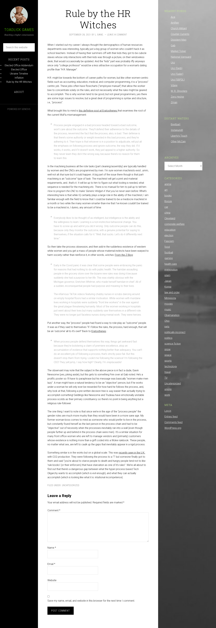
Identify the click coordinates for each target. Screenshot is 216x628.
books (168, 195)
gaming (168, 258)
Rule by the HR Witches (19, 81)
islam (167, 275)
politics (168, 337)
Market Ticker (178, 51)
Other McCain (178, 141)
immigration (171, 269)
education (170, 229)
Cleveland (169, 218)
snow (167, 349)
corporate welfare (174, 224)
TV (165, 377)
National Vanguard (181, 56)
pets (166, 326)
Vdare (174, 85)
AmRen (175, 22)
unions (168, 389)
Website (51, 580)
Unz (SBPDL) (178, 79)
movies (168, 303)
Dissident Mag (178, 39)
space (167, 355)
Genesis (26, 109)
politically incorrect (174, 332)
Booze (168, 201)
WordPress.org (172, 427)
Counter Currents (180, 34)
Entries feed (171, 416)
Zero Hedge (177, 96)
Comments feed (173, 422)
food (167, 246)
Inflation (19, 77)
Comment (53, 510)
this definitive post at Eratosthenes (98, 110)
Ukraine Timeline (19, 73)
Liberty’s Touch (179, 135)
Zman (174, 102)
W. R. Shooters (179, 91)
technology (170, 366)
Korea (167, 286)
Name (51, 547)
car (166, 206)
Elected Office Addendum (19, 65)
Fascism (169, 241)
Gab (173, 45)
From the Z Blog (124, 254)
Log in (167, 410)
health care (170, 263)
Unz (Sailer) (177, 73)
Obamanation (171, 315)
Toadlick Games (19, 30)
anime (167, 184)
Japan (167, 281)
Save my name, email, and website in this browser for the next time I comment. (91, 600)
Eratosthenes (98, 331)
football (168, 252)
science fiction (172, 343)
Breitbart (175, 124)
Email (51, 564)
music (167, 309)
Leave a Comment (117, 34)
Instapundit (177, 130)
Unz (173, 62)
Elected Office (19, 69)
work (167, 394)
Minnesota (170, 298)
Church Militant (179, 28)
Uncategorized (70, 485)
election (168, 235)
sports (168, 360)
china (167, 212)
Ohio (167, 320)
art (165, 189)
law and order (172, 292)
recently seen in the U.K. (132, 452)
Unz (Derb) (176, 68)
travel (167, 372)
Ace (173, 17)
